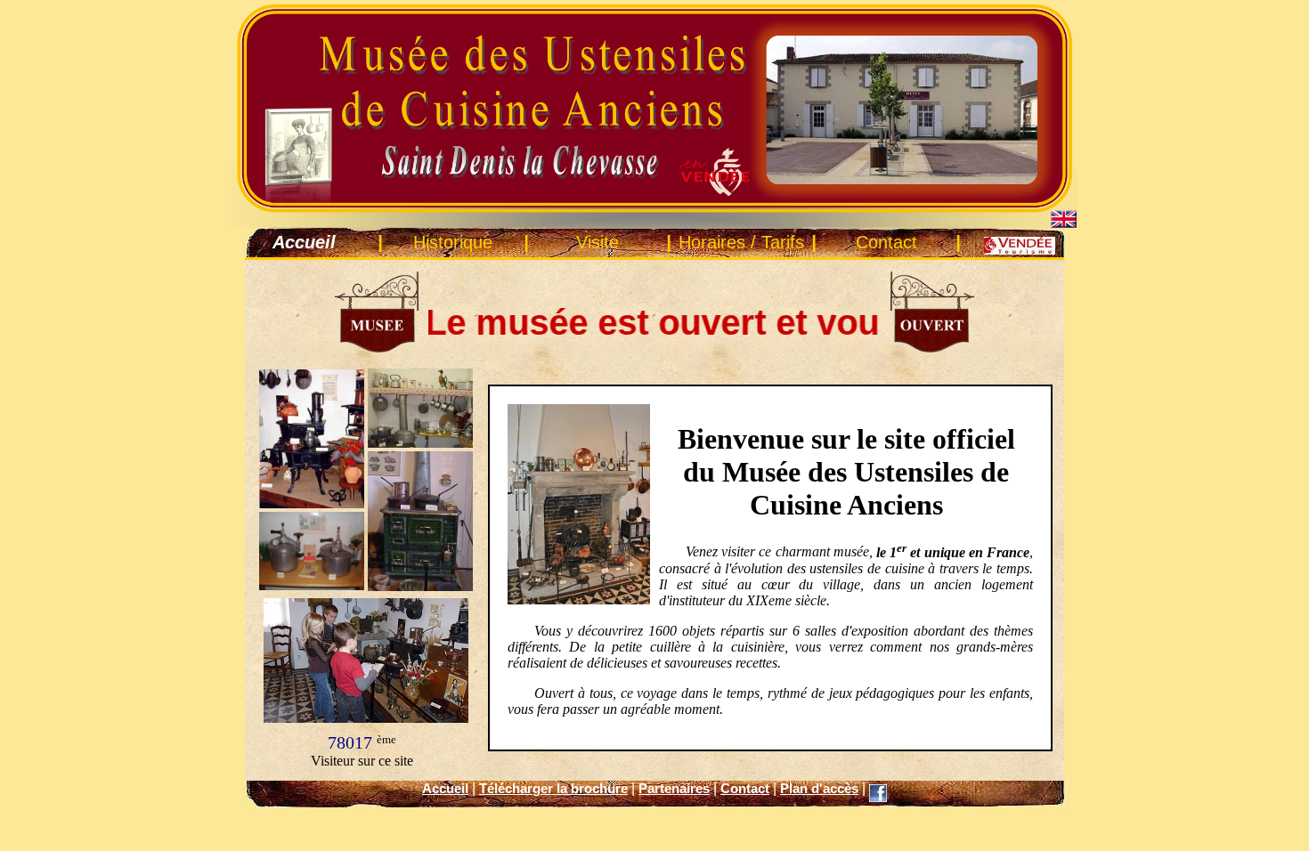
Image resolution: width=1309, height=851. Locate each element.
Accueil (445, 788)
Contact (886, 242)
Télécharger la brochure (553, 788)
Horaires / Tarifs (741, 242)
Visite (597, 242)
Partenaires (674, 788)
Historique (452, 242)
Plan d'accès (819, 788)
